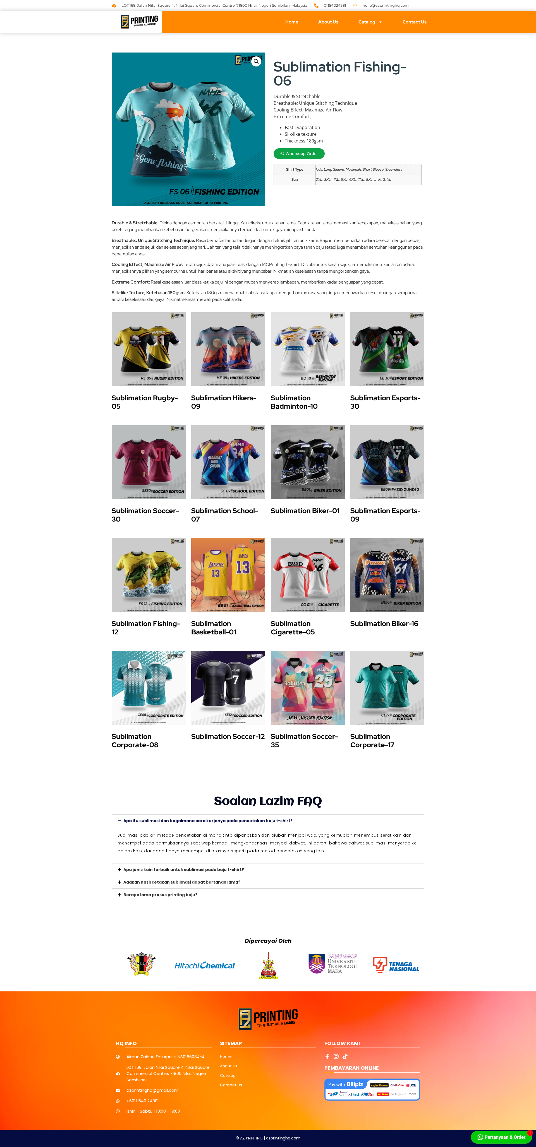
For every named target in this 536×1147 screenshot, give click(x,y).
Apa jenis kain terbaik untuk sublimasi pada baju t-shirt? (183, 869)
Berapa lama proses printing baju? (160, 895)
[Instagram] (336, 1056)
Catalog (366, 22)
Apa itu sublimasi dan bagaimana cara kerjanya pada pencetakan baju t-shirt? (208, 821)
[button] (256, 61)
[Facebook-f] (327, 1056)
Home (291, 22)
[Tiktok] (345, 1056)
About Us (328, 22)
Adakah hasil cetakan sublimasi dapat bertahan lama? (181, 882)
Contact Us (415, 22)
